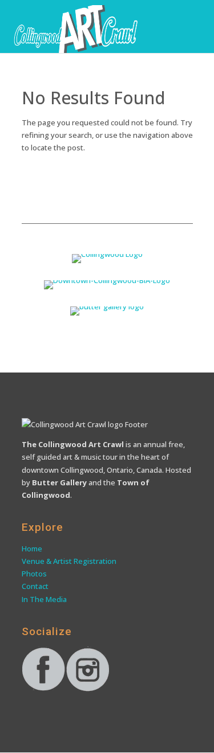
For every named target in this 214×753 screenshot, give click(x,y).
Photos (34, 573)
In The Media (44, 599)
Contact (36, 586)
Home (32, 548)
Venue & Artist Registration (70, 561)
